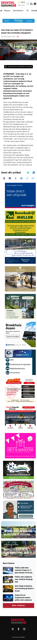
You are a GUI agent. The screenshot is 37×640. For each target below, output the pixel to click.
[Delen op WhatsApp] (28, 173)
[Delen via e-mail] (33, 178)
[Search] (28, 4)
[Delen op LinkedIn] (34, 173)
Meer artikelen (18, 605)
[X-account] (13, 629)
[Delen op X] (16, 178)
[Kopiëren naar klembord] (27, 178)
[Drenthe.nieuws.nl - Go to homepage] (18, 621)
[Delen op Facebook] (10, 178)
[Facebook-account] (18, 629)
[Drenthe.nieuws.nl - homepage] (8, 4)
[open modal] (35, 4)
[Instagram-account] (24, 629)
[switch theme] (31, 3)
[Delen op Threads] (4, 178)
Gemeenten (18, 11)
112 (28, 11)
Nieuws (7, 11)
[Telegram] (21, 178)
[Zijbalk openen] (1, 10)
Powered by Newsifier (18, 637)
